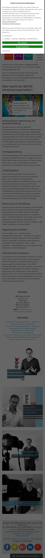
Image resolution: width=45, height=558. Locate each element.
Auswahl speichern (22, 47)
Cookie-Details (6, 51)
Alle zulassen (22, 43)
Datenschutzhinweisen (9, 22)
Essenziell (8, 36)
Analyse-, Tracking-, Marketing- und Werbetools (21, 39)
